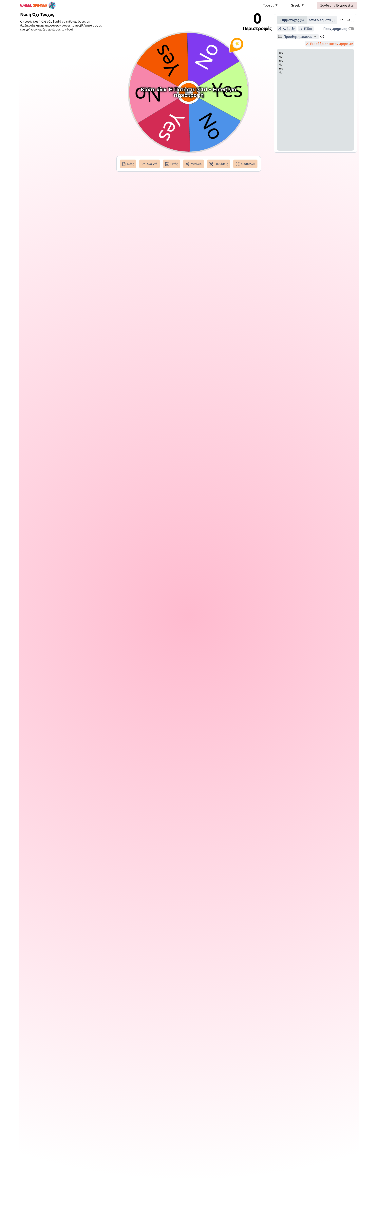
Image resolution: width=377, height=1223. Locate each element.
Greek (295, 5)
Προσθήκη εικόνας (298, 36)
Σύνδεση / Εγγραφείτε (336, 5)
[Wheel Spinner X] (38, 5)
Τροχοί (268, 5)
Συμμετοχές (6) (292, 20)
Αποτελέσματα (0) (322, 20)
